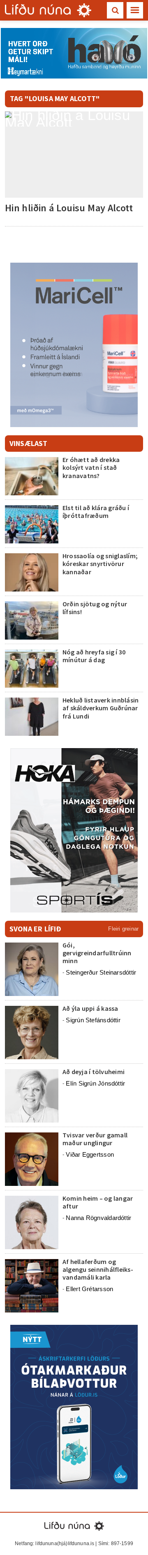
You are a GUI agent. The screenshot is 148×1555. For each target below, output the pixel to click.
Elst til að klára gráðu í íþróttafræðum (95, 512)
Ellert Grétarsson (89, 1288)
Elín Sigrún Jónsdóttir (95, 1083)
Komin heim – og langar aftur (97, 1202)
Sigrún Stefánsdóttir (93, 1020)
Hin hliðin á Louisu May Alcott (69, 207)
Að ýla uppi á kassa (90, 1008)
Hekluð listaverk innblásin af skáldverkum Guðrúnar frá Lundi (100, 708)
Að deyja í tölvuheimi (94, 1071)
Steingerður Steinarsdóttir (101, 972)
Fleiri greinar (123, 929)
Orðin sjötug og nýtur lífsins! (94, 608)
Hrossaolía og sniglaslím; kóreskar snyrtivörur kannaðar (100, 563)
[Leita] (115, 10)
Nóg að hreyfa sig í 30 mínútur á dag (93, 656)
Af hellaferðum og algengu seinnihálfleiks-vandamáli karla (97, 1269)
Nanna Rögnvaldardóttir (98, 1217)
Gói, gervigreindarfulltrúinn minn (97, 953)
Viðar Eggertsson (90, 1154)
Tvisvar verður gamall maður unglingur (94, 1139)
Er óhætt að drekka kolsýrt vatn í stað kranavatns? (91, 467)
